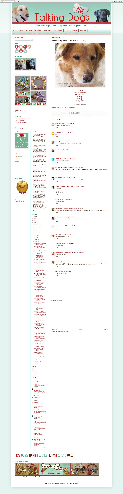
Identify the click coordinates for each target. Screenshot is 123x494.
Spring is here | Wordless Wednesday (40, 263)
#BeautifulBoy (58, 114)
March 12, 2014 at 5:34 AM (68, 123)
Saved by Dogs (59, 141)
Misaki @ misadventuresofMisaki (63, 252)
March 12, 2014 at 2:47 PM (66, 199)
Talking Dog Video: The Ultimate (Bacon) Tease (38, 202)
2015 (34, 220)
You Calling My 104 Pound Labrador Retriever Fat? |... (38, 256)
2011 (34, 370)
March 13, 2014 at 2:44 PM (69, 261)
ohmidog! (36, 402)
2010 (34, 372)
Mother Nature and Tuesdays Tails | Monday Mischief (38, 295)
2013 (34, 366)
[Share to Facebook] (77, 113)
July (36, 233)
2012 (34, 368)
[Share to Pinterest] (78, 113)
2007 (34, 377)
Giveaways (74, 30)
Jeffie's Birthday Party (66, 33)
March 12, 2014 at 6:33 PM (65, 234)
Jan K (56, 271)
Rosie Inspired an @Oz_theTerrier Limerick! (38, 354)
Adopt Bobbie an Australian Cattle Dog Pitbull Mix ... (39, 248)
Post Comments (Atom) (63, 331)
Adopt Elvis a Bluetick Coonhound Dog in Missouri (39, 270)
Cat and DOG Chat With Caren (62, 167)
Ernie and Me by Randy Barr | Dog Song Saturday (39, 304)
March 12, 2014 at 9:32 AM (64, 150)
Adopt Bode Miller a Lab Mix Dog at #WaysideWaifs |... (39, 345)
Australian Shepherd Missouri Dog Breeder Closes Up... (40, 279)
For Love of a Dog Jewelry (70, 107)
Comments (19, 156)
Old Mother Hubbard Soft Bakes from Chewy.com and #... (40, 316)
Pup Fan (57, 199)
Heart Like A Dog (38, 416)
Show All (44, 447)
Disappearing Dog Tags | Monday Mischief (40, 244)
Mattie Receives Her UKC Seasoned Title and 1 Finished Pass (40, 393)
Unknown (57, 132)
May (36, 237)
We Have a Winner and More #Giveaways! (39, 260)
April (36, 239)
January (36, 363)
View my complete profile (20, 113)
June (36, 235)
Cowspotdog (58, 123)
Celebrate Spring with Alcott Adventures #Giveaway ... (39, 283)
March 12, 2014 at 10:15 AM (70, 158)
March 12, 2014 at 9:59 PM (68, 243)
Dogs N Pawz (37, 427)
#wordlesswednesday (77, 114)
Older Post (105, 329)
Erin (56, 150)
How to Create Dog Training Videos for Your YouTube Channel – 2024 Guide (39, 405)
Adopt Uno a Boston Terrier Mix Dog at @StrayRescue (39, 324)
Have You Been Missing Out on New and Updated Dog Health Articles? (39, 443)
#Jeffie (65, 114)
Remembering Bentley (38, 399)
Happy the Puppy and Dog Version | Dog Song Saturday (40, 252)
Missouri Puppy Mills (43, 33)
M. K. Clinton (37, 397)
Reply (56, 127)
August (36, 232)
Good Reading (58, 30)
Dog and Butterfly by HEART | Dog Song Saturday (39, 329)
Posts (18, 154)
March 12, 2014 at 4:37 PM (70, 217)
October (36, 228)
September (37, 230)
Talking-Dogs (19, 110)
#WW (84, 114)
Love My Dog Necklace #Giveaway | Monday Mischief (39, 320)
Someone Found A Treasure (39, 385)
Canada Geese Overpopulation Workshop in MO (39, 180)
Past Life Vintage (20, 120)
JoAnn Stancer (59, 225)
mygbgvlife (36, 384)
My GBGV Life (58, 177)
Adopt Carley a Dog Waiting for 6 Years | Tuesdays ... (39, 299)
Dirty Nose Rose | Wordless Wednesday (40, 287)
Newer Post (54, 329)
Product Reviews (47, 30)
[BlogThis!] (74, 113)
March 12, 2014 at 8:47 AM (66, 132)
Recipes (67, 30)
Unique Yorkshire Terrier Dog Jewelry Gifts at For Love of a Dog (39, 169)
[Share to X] (75, 113)
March (36, 241)
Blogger (76, 483)
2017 (34, 216)
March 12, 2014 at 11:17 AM (69, 177)
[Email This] (72, 113)
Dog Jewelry (83, 30)
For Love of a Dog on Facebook (23, 118)
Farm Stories (54, 33)
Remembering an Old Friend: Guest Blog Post (39, 135)
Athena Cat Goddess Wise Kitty (62, 186)
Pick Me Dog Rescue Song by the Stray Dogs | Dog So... (40, 274)
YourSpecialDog (59, 158)
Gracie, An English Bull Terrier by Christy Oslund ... (39, 308)
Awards (76, 33)
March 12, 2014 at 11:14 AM (76, 167)
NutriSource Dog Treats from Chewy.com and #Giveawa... (39, 291)
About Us (21, 30)
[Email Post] (69, 112)
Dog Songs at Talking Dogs (33, 30)
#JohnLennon (70, 114)
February (37, 361)
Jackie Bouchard (59, 217)
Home (14, 30)
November (37, 226)
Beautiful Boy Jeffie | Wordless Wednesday (40, 312)
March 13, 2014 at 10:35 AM (78, 252)
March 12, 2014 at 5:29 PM (69, 225)
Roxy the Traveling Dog (39, 410)
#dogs (62, 114)
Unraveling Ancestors (21, 122)
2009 (34, 374)
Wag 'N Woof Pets (38, 421)
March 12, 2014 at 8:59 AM (69, 141)
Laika (56, 234)
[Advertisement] (79, 315)
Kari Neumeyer (59, 261)
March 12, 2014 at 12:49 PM (77, 186)
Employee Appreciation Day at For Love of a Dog (39, 333)
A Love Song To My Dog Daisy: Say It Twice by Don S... (39, 358)
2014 (34, 222)
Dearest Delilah (37, 417)
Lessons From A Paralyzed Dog (63, 208)
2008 (34, 376)
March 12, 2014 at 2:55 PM (77, 208)
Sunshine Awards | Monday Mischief (38, 266)
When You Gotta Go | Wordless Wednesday (40, 341)
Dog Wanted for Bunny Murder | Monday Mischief (39, 349)
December (37, 224)
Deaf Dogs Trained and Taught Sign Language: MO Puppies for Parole (39, 157)
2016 (34, 218)
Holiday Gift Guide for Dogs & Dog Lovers (24, 33)
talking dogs (87, 114)
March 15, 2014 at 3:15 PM (65, 271)
